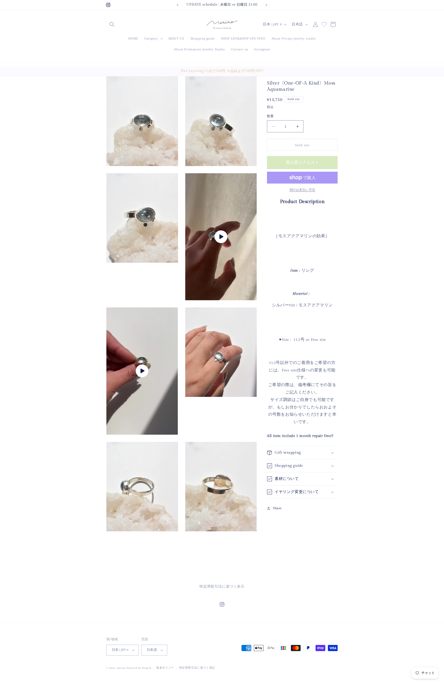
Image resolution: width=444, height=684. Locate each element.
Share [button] (277, 508)
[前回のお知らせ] (177, 5)
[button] (112, 24)
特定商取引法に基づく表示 (221, 586)
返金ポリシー (165, 667)
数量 (270, 116)
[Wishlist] (324, 23)
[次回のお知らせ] (266, 5)
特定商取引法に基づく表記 (197, 667)
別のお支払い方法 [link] (302, 189)
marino (122, 668)
